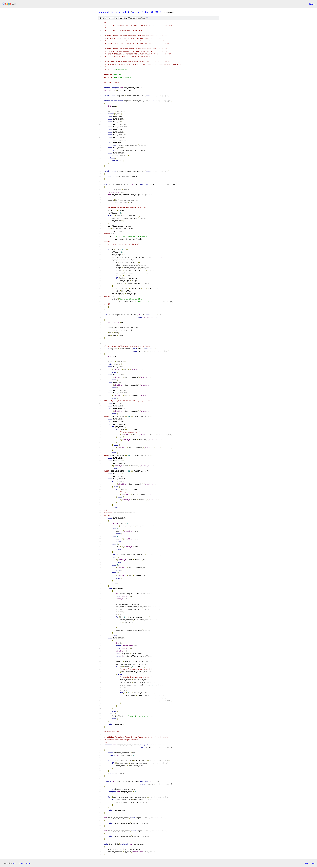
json (313, 863)
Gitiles (15, 863)
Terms (28, 863)
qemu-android (105, 12)
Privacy (22, 863)
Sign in (312, 4)
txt (306, 863)
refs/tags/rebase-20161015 (146, 12)
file (149, 18)
